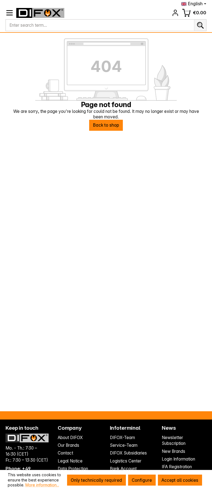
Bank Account (123, 468)
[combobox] (100, 25)
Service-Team (123, 445)
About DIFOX (70, 437)
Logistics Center (125, 461)
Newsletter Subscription (174, 440)
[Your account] (175, 13)
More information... (42, 485)
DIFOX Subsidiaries (128, 453)
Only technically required (96, 480)
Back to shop (106, 125)
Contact (65, 453)
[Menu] (10, 13)
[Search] (200, 25)
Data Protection (73, 468)
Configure (142, 480)
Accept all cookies (179, 480)
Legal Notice (70, 461)
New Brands (173, 451)
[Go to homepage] (40, 13)
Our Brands (68, 445)
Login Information (178, 459)
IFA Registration (177, 466)
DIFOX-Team (122, 437)
